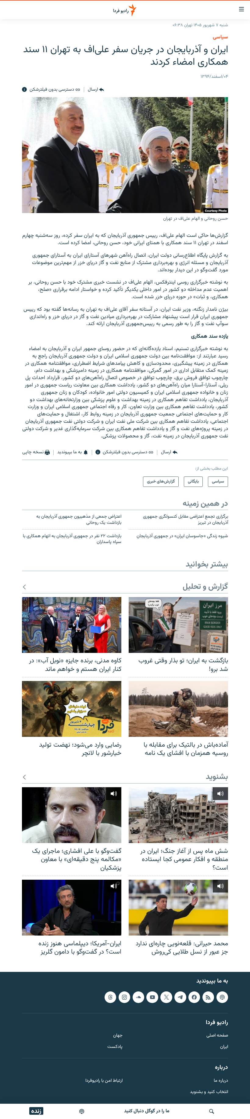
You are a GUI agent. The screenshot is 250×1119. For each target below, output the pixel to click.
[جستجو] (211, 1111)
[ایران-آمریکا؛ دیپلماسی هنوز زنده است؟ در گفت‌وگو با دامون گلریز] (71, 908)
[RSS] (208, 997)
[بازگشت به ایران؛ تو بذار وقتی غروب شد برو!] (178, 625)
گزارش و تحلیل (205, 587)
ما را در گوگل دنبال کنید (147, 1111)
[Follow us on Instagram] (124, 997)
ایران (224, 1047)
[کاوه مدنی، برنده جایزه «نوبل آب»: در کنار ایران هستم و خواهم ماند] (71, 625)
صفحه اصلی (217, 1036)
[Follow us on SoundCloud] (138, 997)
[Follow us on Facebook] (194, 997)
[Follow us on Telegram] (180, 997)
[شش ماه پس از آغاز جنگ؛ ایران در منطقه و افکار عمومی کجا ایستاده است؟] (178, 815)
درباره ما (221, 1080)
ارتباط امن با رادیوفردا (104, 1080)
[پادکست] (82, 1111)
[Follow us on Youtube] (152, 997)
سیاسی (220, 37)
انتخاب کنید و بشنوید (209, 1092)
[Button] (96, 89)
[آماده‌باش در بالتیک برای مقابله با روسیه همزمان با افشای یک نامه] (178, 709)
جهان (118, 1036)
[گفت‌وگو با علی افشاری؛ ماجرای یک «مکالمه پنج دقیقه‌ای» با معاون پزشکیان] (71, 815)
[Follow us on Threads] (110, 997)
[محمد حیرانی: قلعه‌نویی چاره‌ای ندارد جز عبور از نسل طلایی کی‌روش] (178, 908)
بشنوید (217, 777)
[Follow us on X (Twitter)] (166, 997)
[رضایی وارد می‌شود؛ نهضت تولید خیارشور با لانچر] (71, 709)
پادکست (115, 1047)
